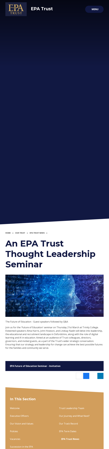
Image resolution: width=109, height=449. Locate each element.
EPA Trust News (37, 233)
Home (8, 233)
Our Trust (20, 233)
